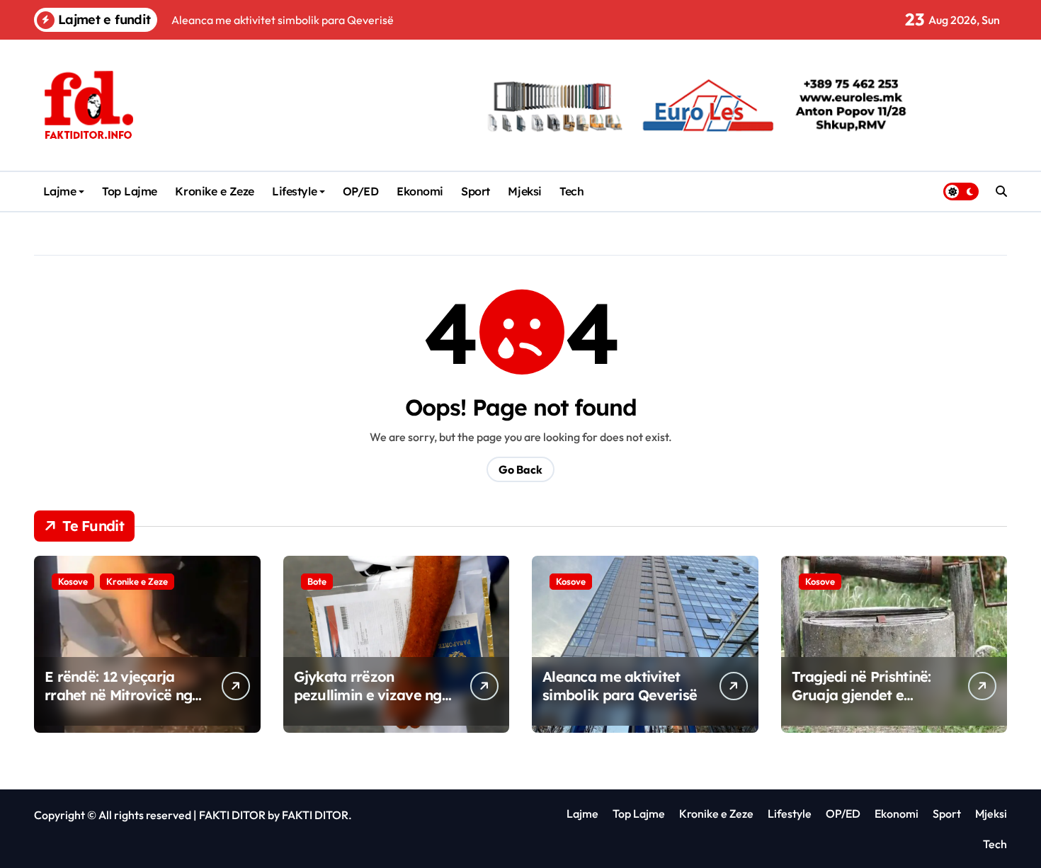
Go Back (520, 469)
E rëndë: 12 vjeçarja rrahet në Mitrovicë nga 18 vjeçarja (122, 695)
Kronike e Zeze (214, 191)
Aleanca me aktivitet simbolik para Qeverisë (619, 686)
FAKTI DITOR (232, 815)
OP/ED (361, 191)
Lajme (59, 191)
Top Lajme (129, 191)
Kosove (73, 581)
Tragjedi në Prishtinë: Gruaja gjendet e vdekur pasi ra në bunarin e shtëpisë (861, 704)
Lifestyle (294, 191)
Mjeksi (524, 191)
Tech (571, 191)
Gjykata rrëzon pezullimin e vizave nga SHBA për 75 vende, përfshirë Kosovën (372, 704)
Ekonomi (420, 191)
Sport (475, 191)
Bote (316, 581)
